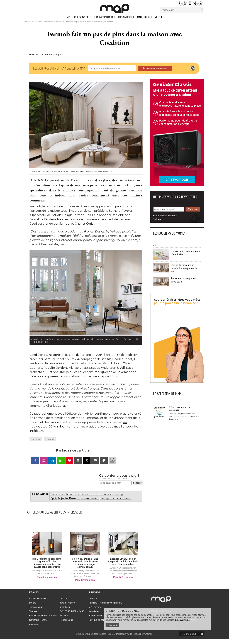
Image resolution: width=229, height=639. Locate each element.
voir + (155, 245)
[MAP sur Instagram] (184, 3)
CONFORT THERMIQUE (149, 17)
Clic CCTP (113, 634)
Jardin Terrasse (67, 603)
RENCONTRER (104, 18)
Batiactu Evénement (143, 634)
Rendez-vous (66, 620)
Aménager (34, 624)
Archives (157, 219)
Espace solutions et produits (43, 615)
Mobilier (36, 439)
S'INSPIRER (86, 18)
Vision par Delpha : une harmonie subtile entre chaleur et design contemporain (85, 562)
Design (50, 439)
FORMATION (124, 18)
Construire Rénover (38, 620)
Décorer (64, 598)
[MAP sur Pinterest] (195, 3)
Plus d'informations (47, 577)
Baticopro (64, 615)
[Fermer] (192, 68)
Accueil (28, 22)
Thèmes (33, 611)
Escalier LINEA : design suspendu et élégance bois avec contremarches (123, 561)
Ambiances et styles (52, 22)
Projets (32, 603)
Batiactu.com (99, 634)
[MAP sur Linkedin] (190, 3)
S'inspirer (37, 22)
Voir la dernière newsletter (165, 215)
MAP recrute (95, 607)
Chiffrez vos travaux (38, 598)
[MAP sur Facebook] (179, 3)
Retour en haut (188, 634)
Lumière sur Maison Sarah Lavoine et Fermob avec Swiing (86, 494)
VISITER (71, 18)
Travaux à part (36, 607)
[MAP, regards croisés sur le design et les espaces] (114, 8)
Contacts (93, 598)
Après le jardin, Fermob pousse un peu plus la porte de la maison (90, 498)
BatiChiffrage (125, 634)
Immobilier (65, 607)
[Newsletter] (200, 3)
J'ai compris (112, 625)
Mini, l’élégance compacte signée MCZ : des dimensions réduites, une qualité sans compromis (46, 562)
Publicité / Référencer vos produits (105, 603)
